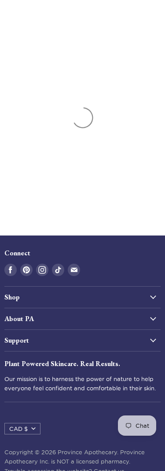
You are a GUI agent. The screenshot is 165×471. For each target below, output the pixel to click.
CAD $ (18, 429)
